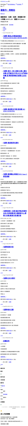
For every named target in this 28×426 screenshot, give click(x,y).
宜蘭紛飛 (6, 341)
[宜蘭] (10, 63)
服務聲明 (14, 408)
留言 (11, 60)
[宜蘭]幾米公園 (8, 309)
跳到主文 (3, 13)
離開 (7, 423)
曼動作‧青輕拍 (8, 10)
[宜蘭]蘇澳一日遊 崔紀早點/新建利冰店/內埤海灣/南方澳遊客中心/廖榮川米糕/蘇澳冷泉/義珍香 (15, 213)
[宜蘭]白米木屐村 (9, 278)
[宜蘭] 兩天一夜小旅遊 (21, 43)
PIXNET (6, 406)
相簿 (4, 27)
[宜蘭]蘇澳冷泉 (8, 247)
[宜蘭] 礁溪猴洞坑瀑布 (11, 143)
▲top (2, 65)
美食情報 (11, 24)
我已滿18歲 (3, 423)
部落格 (4, 28)
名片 (4, 30)
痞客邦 (7, 60)
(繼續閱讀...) (3, 58)
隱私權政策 (23, 406)
